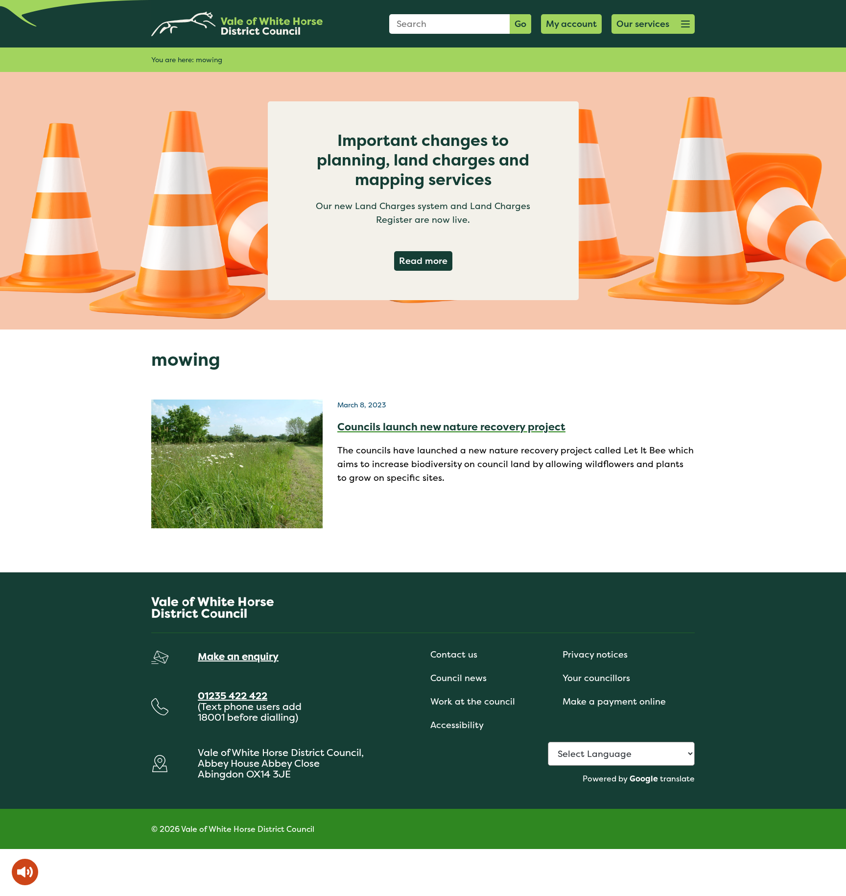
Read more (425, 260)
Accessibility (457, 725)
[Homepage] (237, 23)
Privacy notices (595, 654)
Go (520, 24)
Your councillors (596, 678)
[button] (653, 24)
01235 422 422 (232, 695)
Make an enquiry (238, 656)
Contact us (453, 654)
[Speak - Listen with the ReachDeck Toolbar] (25, 872)
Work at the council (472, 701)
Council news (458, 678)
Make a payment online (614, 701)
